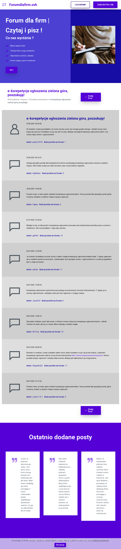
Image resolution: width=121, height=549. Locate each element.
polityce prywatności (101, 541)
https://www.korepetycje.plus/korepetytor (87, 355)
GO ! (11, 70)
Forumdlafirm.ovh (23, 5)
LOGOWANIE (80, 5)
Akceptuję (60, 545)
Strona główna (13, 99)
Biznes (24, 99)
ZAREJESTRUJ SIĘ (105, 5)
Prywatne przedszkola (38, 99)
